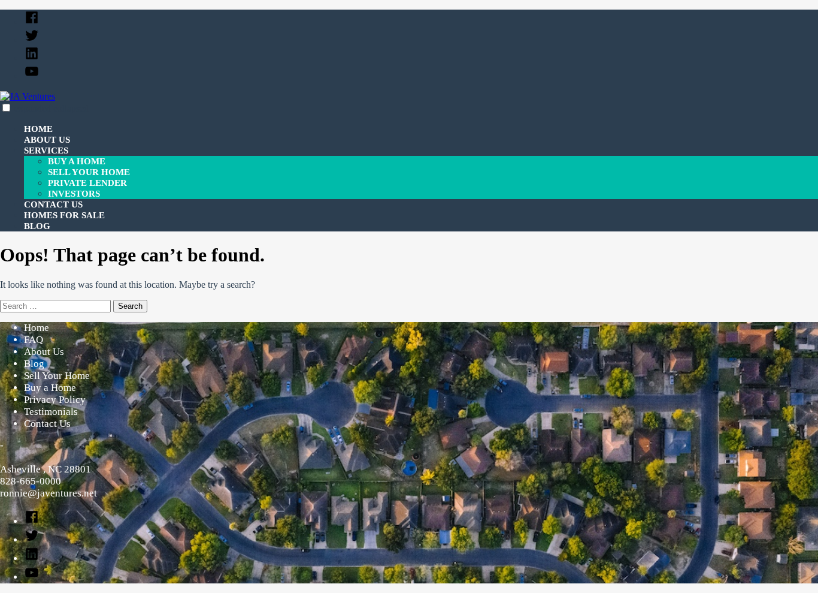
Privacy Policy (55, 399)
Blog (37, 226)
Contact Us (53, 204)
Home (38, 129)
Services (46, 150)
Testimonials (51, 411)
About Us (47, 140)
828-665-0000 (30, 481)
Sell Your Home (89, 172)
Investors (74, 193)
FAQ (33, 339)
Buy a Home (76, 161)
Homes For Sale (64, 215)
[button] (6, 108)
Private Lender (87, 183)
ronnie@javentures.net (48, 493)
